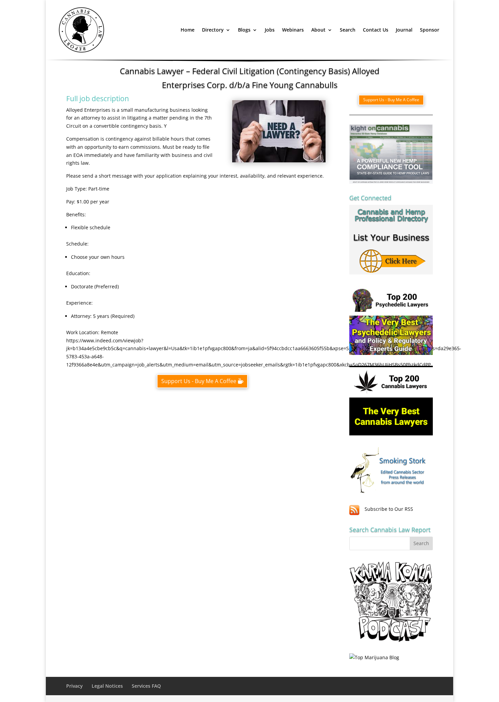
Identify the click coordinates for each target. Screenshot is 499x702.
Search (347, 29)
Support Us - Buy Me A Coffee (198, 381)
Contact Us (375, 29)
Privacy (74, 686)
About (318, 29)
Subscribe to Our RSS (389, 509)
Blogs (244, 29)
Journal (404, 29)
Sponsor (429, 29)
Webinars (293, 29)
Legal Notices (107, 686)
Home (188, 29)
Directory (213, 29)
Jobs (270, 29)
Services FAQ (146, 686)
